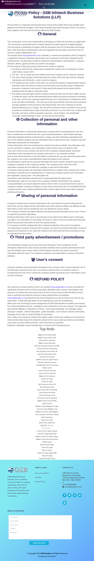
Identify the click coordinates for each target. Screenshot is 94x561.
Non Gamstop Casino (47, 387)
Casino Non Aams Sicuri (47, 395)
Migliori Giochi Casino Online (47, 401)
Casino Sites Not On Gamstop (47, 348)
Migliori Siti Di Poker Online (47, 335)
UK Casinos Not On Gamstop (47, 398)
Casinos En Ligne (47, 379)
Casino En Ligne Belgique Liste (47, 409)
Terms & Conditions (42, 473)
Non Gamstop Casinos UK (47, 384)
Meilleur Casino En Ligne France (47, 359)
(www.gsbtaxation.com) (59, 287)
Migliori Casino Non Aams (47, 343)
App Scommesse (47, 417)
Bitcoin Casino (47, 450)
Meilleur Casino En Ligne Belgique (47, 412)
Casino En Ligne (47, 381)
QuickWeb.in (52, 556)
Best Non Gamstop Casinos (47, 354)
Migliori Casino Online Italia (47, 337)
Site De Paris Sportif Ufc (47, 423)
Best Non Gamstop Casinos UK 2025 (47, 346)
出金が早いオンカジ (47, 425)
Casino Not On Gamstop (47, 340)
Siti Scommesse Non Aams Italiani (47, 414)
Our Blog (38, 477)
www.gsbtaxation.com (31, 55)
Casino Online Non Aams (47, 392)
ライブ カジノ (47, 428)
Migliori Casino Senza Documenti (47, 439)
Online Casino (47, 368)
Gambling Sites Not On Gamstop (47, 365)
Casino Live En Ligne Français (47, 431)
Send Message (39, 543)
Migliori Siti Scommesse (47, 376)
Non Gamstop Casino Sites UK (47, 351)
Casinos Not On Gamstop (47, 370)
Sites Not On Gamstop (47, 357)
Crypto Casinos (47, 403)
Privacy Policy (40, 482)
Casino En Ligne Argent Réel (47, 434)
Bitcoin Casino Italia (47, 445)
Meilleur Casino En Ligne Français (47, 436)
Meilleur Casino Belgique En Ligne (47, 406)
